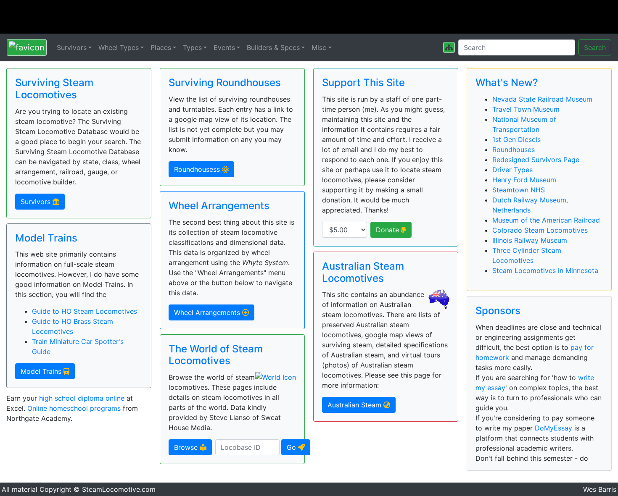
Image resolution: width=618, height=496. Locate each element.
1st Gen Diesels (516, 139)
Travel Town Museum (526, 109)
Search (595, 47)
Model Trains (42, 371)
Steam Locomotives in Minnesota (545, 270)
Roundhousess (198, 169)
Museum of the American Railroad (546, 220)
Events (224, 47)
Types (192, 47)
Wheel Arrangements (208, 312)
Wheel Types (118, 47)
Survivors (72, 47)
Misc (319, 47)
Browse (187, 447)
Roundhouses (513, 149)
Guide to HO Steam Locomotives (84, 311)
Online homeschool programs (74, 408)
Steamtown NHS (518, 190)
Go (292, 447)
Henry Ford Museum (524, 180)
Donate (388, 230)
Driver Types (512, 169)
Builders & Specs (273, 47)
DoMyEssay (553, 428)
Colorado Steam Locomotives (540, 230)
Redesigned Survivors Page (535, 159)
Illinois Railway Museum (529, 240)
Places (161, 47)
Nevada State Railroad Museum (542, 99)
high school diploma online (81, 398)
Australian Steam (355, 405)
